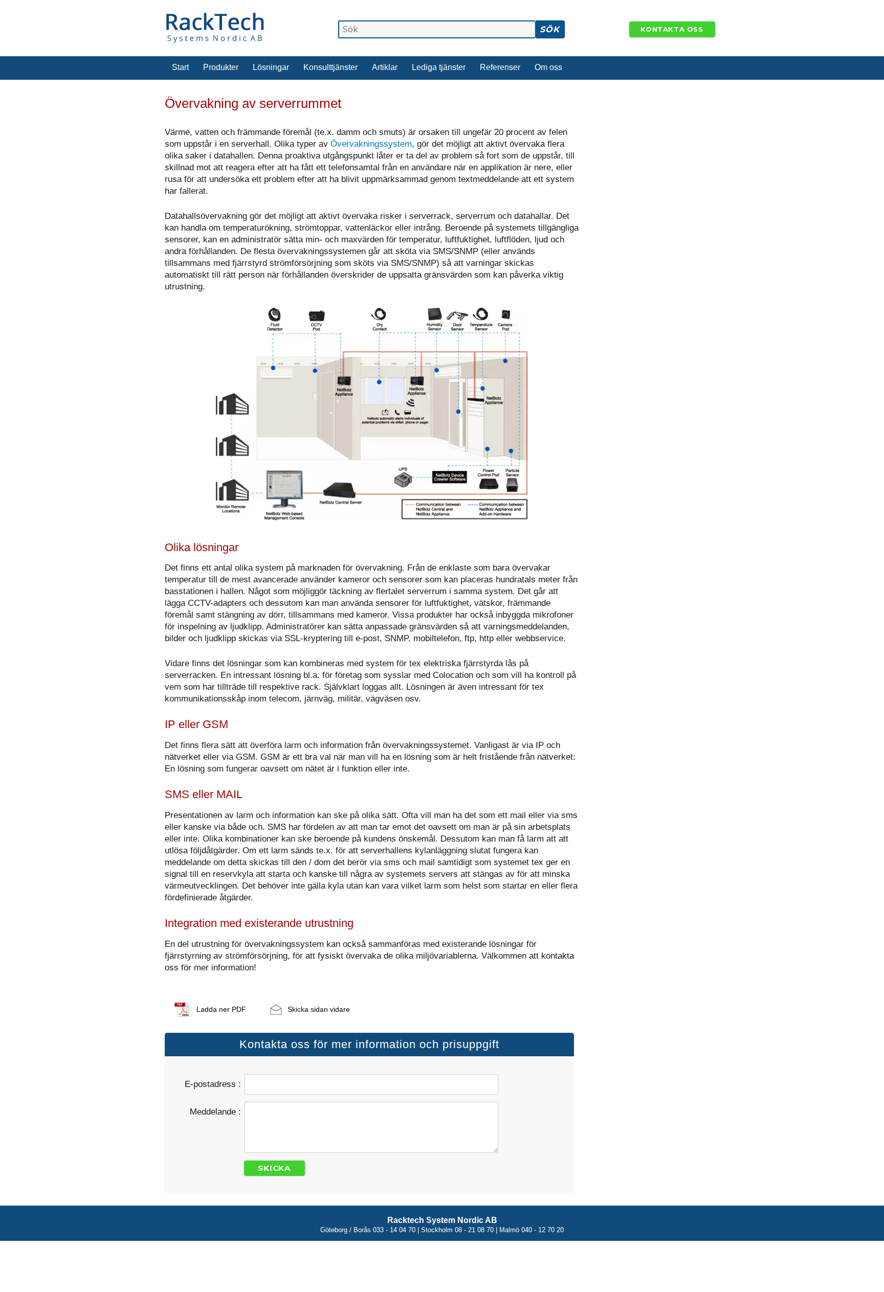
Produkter (220, 67)
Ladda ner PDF (221, 1009)
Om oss (548, 67)
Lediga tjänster (439, 67)
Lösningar (271, 67)
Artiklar (384, 67)
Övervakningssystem (371, 144)
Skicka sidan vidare (319, 1009)
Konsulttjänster (330, 67)
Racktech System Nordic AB (442, 1220)
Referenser (500, 67)
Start (180, 67)
